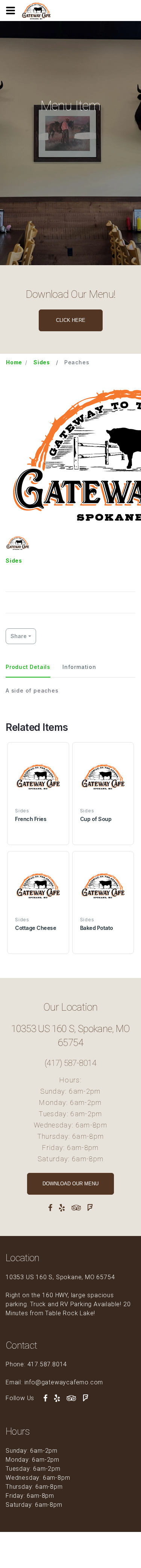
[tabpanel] (70, 690)
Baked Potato (96, 928)
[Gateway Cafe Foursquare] (90, 1207)
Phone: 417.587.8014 (36, 1364)
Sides (41, 362)
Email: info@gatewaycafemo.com (54, 1382)
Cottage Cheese (35, 928)
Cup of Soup (96, 819)
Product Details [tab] (28, 667)
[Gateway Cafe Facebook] (50, 1207)
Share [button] (19, 636)
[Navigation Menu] (11, 11)
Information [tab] (79, 667)
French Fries (30, 819)
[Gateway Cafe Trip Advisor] (76, 1207)
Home (14, 362)
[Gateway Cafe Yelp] (62, 1207)
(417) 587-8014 (70, 1063)
